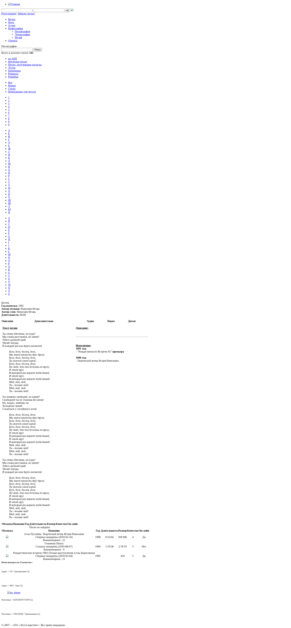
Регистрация (8, 13)
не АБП (12, 58)
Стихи (11, 88)
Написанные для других (22, 91)
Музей (18, 37)
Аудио (11, 25)
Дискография (22, 34)
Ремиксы (13, 73)
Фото (11, 22)
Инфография (15, 28)
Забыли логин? (26, 13)
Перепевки (14, 70)
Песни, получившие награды (25, 64)
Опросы (12, 40)
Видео (11, 19)
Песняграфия (22, 31)
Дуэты (11, 67)
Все (10, 82)
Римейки (13, 76)
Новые (12, 85)
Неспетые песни (17, 61)
